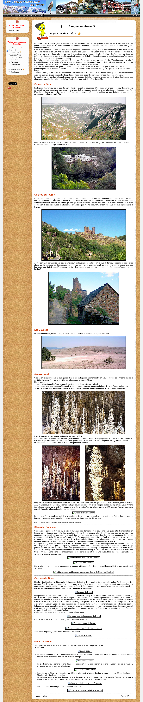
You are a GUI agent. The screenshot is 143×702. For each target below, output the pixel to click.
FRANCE (20, 15)
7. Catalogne (14, 72)
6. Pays (15, 69)
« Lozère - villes (40, 696)
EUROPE (31, 15)
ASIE (40, 15)
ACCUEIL (9, 15)
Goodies (135, 15)
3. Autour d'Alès (15, 55)
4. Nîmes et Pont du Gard (15, 59)
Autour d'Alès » (127, 696)
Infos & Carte (14, 30)
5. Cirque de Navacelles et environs (14, 64)
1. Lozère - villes (15, 47)
